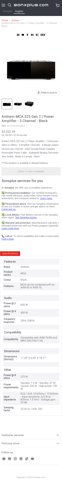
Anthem (15, 20)
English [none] (19, 11)
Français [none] (7, 11)
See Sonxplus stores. (26, 217)
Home (5, 20)
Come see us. (9, 209)
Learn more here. (10, 228)
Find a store (8, 239)
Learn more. (46, 198)
